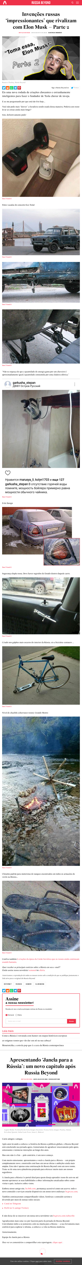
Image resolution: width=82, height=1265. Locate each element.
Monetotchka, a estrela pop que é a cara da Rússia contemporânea (33, 1045)
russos (19, 984)
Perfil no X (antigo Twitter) (16, 1208)
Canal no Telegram (12, 1204)
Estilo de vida (24, 32)
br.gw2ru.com (71, 1192)
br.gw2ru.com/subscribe (64, 1216)
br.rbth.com (30, 1189)
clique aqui (57, 1242)
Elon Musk (39, 984)
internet (8, 984)
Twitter (76, 88)
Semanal (11, 1015)
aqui (37, 1261)
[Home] (4, 2)
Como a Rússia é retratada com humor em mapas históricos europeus (34, 1036)
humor (28, 984)
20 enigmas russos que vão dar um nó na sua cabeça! (26, 1041)
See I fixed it (7, 199)
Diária (20, 1015)
